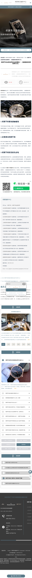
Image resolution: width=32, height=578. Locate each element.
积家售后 (8, 444)
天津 (24, 344)
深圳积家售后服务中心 (8, 245)
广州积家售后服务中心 (8, 234)
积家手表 (9, 205)
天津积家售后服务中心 (8, 251)
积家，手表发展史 (8, 440)
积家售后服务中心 (20, 1)
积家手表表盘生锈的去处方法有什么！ (12, 277)
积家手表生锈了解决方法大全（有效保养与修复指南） (17, 430)
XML (16, 557)
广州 (25, 57)
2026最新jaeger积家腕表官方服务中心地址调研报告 (12, 296)
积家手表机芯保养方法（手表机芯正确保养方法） (16, 407)
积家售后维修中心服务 (10, 57)
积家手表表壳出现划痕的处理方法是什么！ (15, 360)
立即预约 (16, 289)
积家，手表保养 (8, 448)
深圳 (18, 344)
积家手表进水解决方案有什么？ (12, 393)
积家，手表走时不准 (23, 448)
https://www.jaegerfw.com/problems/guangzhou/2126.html (15, 268)
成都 (29, 344)
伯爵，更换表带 (23, 440)
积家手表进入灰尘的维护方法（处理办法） (15, 411)
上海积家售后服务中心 (8, 222)
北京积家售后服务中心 (8, 208)
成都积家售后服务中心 (8, 257)
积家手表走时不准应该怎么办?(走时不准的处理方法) (17, 420)
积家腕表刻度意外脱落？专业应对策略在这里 (15, 425)
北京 (3, 344)
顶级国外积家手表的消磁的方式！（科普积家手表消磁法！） (17, 281)
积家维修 (3, 90)
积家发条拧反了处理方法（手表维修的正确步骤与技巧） (18, 434)
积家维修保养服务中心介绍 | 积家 (13, 397)
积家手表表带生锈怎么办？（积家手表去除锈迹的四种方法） (19, 416)
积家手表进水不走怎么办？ (11, 402)
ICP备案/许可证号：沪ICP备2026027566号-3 (16, 554)
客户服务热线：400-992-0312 (16, 552)
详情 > (29, 339)
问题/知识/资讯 (20, 57)
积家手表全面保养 (16, 205)
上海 (8, 344)
